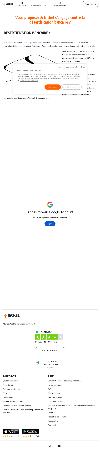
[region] (50, 79)
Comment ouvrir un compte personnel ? (64, 380)
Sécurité (51, 412)
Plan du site (53, 425)
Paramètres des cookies (13, 401)
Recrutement (8, 397)
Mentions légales (55, 397)
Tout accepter (52, 87)
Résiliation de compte (57, 416)
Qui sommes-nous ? (11, 380)
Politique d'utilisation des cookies (17, 405)
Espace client (90, 4)
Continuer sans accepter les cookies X (72, 67)
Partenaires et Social (11, 389)
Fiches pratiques (55, 385)
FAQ (49, 389)
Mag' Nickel (8, 385)
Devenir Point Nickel (50, 350)
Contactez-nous (54, 393)
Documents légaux (55, 401)
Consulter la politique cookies (29, 80)
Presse (6, 393)
